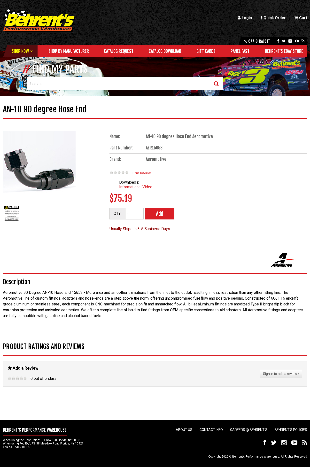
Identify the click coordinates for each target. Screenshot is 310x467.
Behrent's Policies (291, 430)
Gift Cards (206, 51)
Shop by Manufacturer (68, 51)
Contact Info (211, 430)
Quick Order (274, 18)
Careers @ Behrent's (248, 430)
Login (246, 18)
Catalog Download (165, 51)
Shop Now (20, 51)
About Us (184, 430)
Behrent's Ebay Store (284, 51)
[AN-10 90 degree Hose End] (11, 220)
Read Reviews (141, 173)
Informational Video (135, 187)
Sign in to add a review (280, 374)
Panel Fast (240, 51)
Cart (302, 18)
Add (159, 213)
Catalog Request (118, 51)
